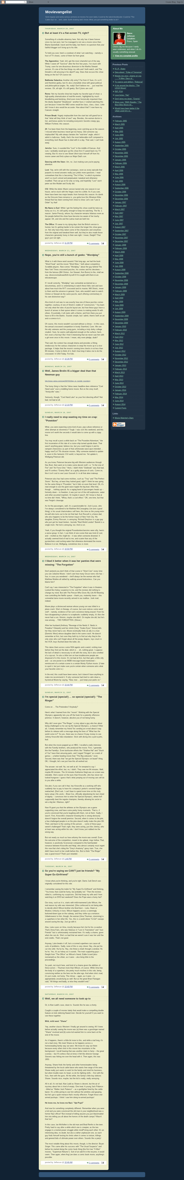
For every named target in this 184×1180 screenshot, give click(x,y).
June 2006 (119, 178)
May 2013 (119, 380)
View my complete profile (126, 56)
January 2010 (120, 327)
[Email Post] (102, 244)
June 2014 (119, 401)
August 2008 (120, 270)
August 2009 (120, 312)
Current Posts (120, 408)
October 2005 (120, 149)
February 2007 (121, 206)
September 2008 (122, 273)
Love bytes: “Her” (122, 95)
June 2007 (119, 220)
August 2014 (120, 404)
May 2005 (119, 132)
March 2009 (120, 295)
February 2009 (121, 291)
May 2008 (119, 259)
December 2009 (121, 323)
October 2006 (120, 192)
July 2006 (119, 181)
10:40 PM (69, 987)
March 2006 (120, 167)
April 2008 (119, 256)
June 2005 (119, 135)
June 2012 (119, 344)
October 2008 (120, 277)
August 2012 (120, 351)
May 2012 (119, 341)
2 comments (94, 685)
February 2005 (121, 121)
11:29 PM (68, 243)
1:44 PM (68, 859)
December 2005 (121, 156)
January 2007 (120, 202)
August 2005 (120, 142)
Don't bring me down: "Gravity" (127, 99)
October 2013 (120, 387)
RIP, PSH (119, 92)
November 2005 (121, 153)
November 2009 (121, 319)
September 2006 (122, 188)
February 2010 (121, 330)
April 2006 (119, 171)
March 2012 (120, 334)
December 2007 (121, 241)
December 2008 (121, 284)
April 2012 (119, 337)
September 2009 (122, 316)
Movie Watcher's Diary (124, 418)
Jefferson (131, 36)
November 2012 (121, 358)
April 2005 (119, 128)
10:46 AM (68, 1162)
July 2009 (119, 309)
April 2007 (119, 213)
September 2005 (122, 146)
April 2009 (119, 298)
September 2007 (122, 231)
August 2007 (120, 227)
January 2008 (120, 245)
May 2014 (119, 397)
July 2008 (119, 266)
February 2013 (121, 369)
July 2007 (119, 224)
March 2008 (120, 252)
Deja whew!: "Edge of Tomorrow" (128, 72)
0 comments (94, 244)
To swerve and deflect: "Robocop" (129, 82)
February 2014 (121, 394)
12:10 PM (69, 405)
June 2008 (119, 263)
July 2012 (119, 348)
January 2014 (120, 390)
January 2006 (120, 160)
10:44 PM (69, 685)
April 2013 (119, 376)
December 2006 (121, 199)
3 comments (94, 859)
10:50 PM (69, 549)
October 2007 (120, 234)
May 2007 (119, 217)
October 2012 (120, 355)
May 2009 (119, 302)
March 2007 (120, 209)
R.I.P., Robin (120, 69)
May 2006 (119, 174)
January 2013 (120, 365)
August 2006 (120, 185)
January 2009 (120, 287)
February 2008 (121, 248)
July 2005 (119, 139)
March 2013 (120, 373)
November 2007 (121, 238)
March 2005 (120, 124)
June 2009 (119, 305)
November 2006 (121, 195)
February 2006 (121, 163)
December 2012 (121, 362)
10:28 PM (69, 359)
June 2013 (119, 383)
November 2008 (121, 280)
